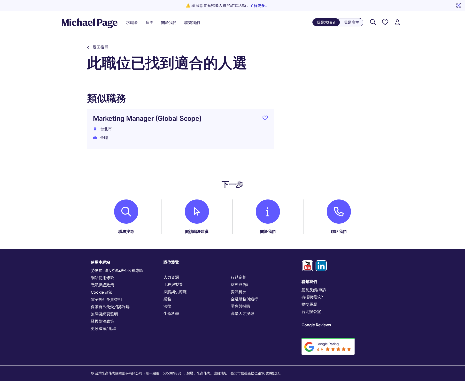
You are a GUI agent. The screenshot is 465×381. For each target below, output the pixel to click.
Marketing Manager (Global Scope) (147, 118)
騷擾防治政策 (102, 321)
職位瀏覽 (171, 262)
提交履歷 (309, 304)
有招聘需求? (312, 297)
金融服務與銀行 (244, 299)
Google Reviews (316, 324)
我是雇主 (351, 22)
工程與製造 (173, 284)
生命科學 (171, 313)
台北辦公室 (311, 311)
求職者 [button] (132, 22)
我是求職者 (326, 22)
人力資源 (171, 277)
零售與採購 (240, 306)
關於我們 (268, 231)
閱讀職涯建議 (197, 231)
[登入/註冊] (397, 22)
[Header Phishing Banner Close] (458, 5)
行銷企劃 (238, 277)
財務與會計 (240, 284)
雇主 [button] (149, 22)
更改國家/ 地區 (103, 328)
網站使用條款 (102, 277)
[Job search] (373, 22)
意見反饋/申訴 (314, 289)
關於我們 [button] (169, 22)
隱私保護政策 (102, 284)
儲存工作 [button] (265, 119)
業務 (167, 299)
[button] (97, 47)
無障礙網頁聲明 (104, 314)
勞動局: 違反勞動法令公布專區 (117, 270)
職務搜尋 (126, 231)
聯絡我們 (339, 231)
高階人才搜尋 (242, 313)
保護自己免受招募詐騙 (110, 306)
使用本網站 (100, 262)
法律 (167, 306)
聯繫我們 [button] (192, 22)
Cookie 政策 (102, 292)
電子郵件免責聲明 (106, 299)
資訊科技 (238, 291)
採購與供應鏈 (175, 291)
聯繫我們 (309, 281)
